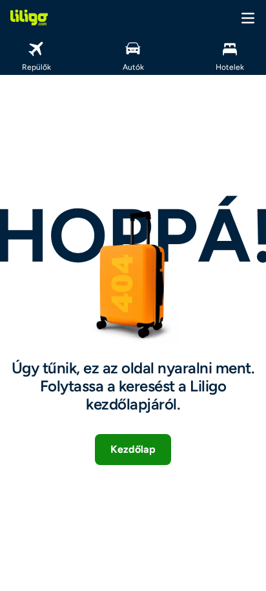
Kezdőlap (133, 449)
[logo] (29, 17)
